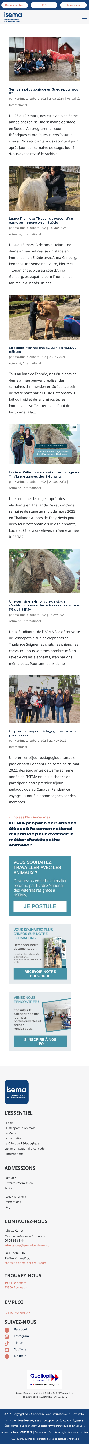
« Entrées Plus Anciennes (29, 817)
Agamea (78, 1420)
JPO (44, 5)
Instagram (21, 1336)
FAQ (7, 1207)
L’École (9, 1123)
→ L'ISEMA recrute (17, 1313)
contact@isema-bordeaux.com (26, 1263)
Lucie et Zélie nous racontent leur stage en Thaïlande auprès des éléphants (44, 474)
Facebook (21, 1329)
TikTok (18, 1343)
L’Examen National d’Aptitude (25, 1148)
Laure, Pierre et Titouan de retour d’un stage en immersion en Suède (41, 220)
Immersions (13, 1202)
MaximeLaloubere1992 (30, 98)
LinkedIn (20, 1356)
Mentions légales (28, 1420)
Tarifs (8, 1188)
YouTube (20, 1349)
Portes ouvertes (15, 1197)
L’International (14, 1154)
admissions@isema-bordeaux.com (28, 1245)
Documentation (14, 5)
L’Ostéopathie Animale (20, 1128)
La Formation (14, 1138)
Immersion (73, 5)
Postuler (10, 1178)
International (18, 105)
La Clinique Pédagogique (22, 1143)
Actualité (73, 98)
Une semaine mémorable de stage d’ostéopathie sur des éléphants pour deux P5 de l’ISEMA (44, 605)
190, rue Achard (16, 1283)
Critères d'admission (19, 1183)
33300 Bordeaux (16, 1287)
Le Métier (11, 1133)
